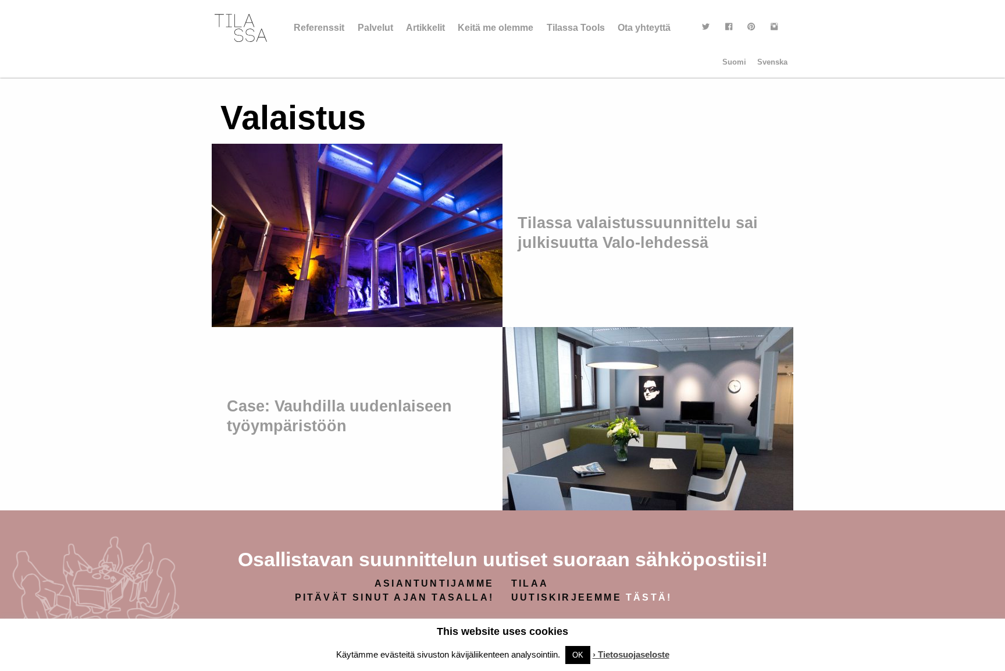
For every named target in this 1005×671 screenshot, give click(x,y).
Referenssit (319, 28)
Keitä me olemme (495, 28)
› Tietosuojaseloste (631, 654)
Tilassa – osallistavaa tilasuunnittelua (241, 28)
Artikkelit (425, 28)
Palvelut (375, 28)
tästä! (649, 597)
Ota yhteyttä (644, 28)
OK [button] (577, 655)
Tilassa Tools (576, 28)
